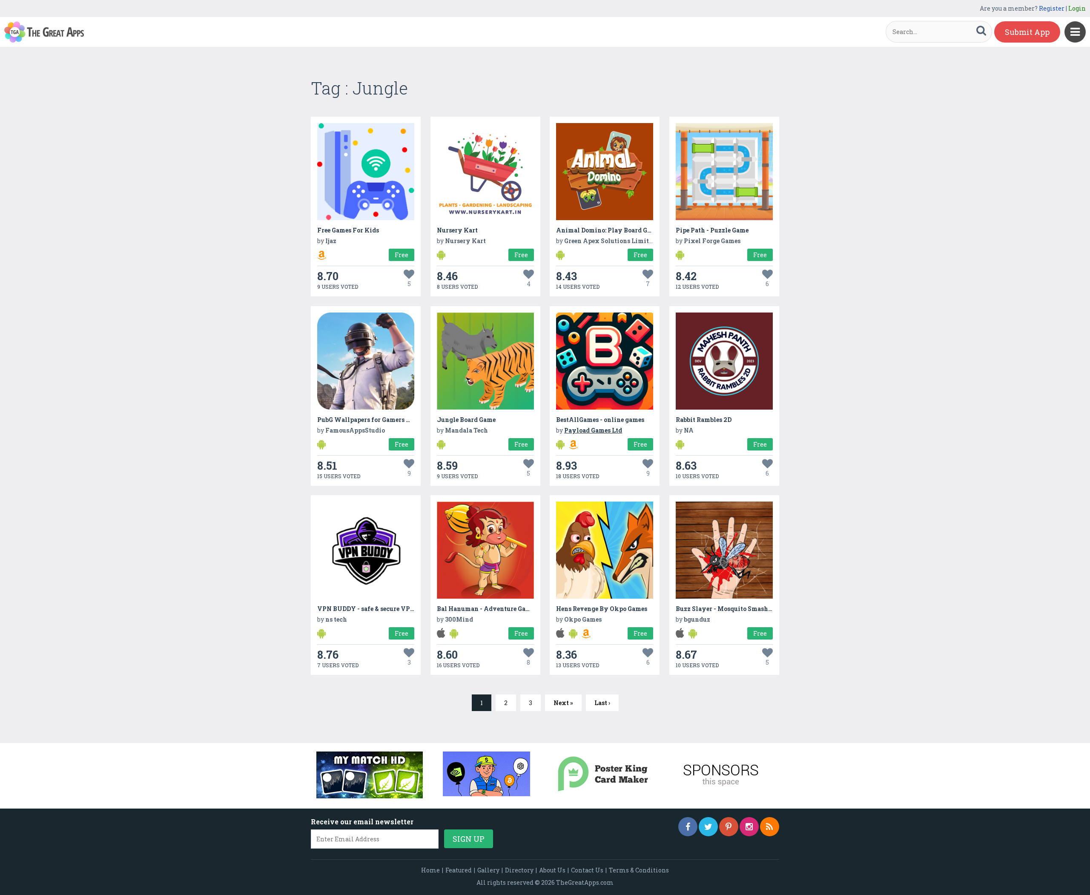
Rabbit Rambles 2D (703, 420)
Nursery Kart (457, 230)
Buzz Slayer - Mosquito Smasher (725, 609)
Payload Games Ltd (593, 430)
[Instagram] (749, 826)
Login (1077, 8)
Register (1051, 8)
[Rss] (769, 826)
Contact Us (587, 870)
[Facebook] (687, 826)
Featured (458, 870)
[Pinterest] (728, 826)
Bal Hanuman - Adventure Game (485, 609)
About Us (552, 870)
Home (430, 870)
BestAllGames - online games (600, 420)
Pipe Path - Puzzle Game (712, 230)
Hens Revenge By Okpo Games (601, 609)
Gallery (488, 870)
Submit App (1027, 32)
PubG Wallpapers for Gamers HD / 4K (372, 420)
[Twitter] (708, 826)
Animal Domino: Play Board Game (608, 230)
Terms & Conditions (639, 870)
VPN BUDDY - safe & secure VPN (366, 609)
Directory (519, 870)
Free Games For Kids (348, 230)
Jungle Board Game (466, 420)
